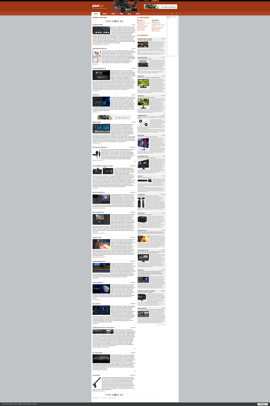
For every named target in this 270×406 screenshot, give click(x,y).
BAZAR (129, 13)
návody (164, 324)
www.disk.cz (101, 160)
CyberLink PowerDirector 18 (99, 68)
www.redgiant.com (96, 256)
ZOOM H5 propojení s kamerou (142, 25)
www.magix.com (96, 323)
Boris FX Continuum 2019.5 (99, 192)
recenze (160, 324)
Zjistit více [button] (34, 404)
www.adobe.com (96, 64)
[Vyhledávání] (176, 14)
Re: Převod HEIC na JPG (156, 23)
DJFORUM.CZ (136, 0)
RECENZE (105, 13)
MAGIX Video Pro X (97, 303)
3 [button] (112, 21)
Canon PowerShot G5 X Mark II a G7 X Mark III (103, 166)
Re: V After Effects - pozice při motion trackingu (158, 25)
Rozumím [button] (263, 404)
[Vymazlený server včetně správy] (172, 17)
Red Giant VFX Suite (97, 237)
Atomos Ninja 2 (141, 22)
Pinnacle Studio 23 (97, 122)
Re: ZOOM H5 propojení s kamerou (158, 27)
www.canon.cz (95, 188)
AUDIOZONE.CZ (116, 0)
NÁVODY (113, 13)
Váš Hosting (113, 397)
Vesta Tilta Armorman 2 (142, 26)
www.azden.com (96, 390)
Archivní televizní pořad (141, 29)
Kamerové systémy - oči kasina (143, 23)
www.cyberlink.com (96, 90)
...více (134, 161)
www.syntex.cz (106, 44)
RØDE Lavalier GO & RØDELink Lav (100, 147)
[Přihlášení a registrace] (172, 14)
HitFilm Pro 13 (96, 95)
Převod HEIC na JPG (140, 24)
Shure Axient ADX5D (141, 27)
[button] (106, 21)
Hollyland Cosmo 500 (98, 352)
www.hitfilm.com (96, 111)
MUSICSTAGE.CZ (127, 0)
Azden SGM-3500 (96, 375)
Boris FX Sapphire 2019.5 (98, 212)
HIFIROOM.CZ (146, 0)
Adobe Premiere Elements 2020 (100, 48)
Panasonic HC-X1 (141, 21)
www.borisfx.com (96, 207)
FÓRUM (121, 13)
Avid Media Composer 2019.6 (99, 261)
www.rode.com (95, 160)
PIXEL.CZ (155, 0)
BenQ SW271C (141, 28)
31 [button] (120, 21)
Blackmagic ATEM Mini (98, 24)
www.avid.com (95, 278)
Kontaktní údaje (104, 397)
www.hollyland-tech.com (97, 369)
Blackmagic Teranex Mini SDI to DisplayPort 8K (103, 327)
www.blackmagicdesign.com (98, 44)
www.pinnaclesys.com (97, 142)
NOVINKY (96, 13)
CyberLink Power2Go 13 (98, 282)
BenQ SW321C (141, 30)
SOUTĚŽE (138, 13)
